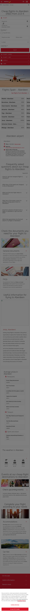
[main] (15, 600)
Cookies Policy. (22, 600)
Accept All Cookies (15, 609)
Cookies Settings (15, 604)
